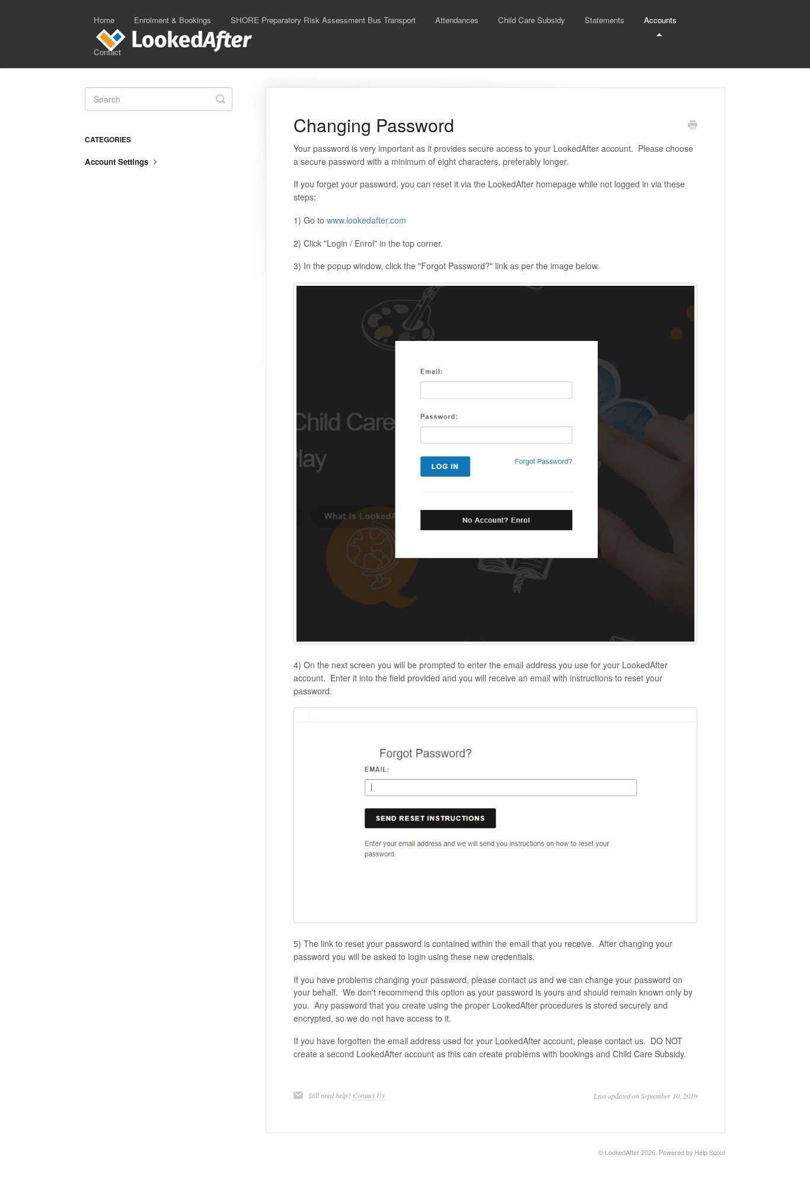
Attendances (457, 19)
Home (104, 19)
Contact (107, 52)
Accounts (660, 19)
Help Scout (709, 1152)
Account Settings (118, 161)
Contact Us (369, 1095)
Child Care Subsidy (531, 19)
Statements (604, 19)
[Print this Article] (692, 125)
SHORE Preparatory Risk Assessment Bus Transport (323, 19)
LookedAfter (622, 1152)
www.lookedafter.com (366, 220)
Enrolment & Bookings (172, 19)
